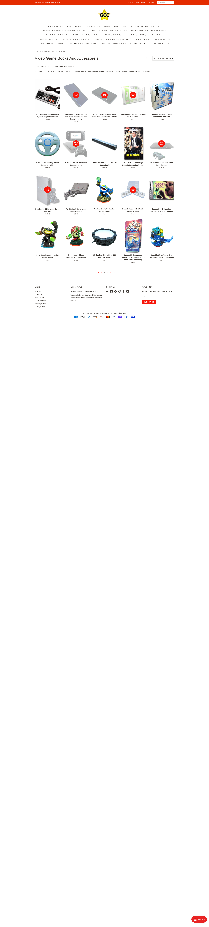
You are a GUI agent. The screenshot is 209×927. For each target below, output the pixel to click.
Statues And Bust (113, 35)
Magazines (93, 26)
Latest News (76, 287)
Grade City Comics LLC (104, 313)
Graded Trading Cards (85, 35)
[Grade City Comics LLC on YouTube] (127, 292)
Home (37, 52)
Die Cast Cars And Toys (118, 39)
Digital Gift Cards (140, 43)
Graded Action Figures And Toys (108, 30)
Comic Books (74, 26)
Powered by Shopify (120, 313)
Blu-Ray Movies (162, 39)
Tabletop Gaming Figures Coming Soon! (84, 291)
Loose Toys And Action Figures (148, 30)
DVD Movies (47, 43)
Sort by (148, 58)
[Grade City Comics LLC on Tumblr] (123, 292)
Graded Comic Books (115, 26)
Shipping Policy (40, 303)
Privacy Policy (40, 307)
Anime (61, 43)
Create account (140, 2)
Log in (129, 2)
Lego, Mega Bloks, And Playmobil (144, 35)
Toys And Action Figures (144, 26)
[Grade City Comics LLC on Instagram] (119, 292)
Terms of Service (40, 300)
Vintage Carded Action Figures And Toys (64, 30)
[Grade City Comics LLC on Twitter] (107, 292)
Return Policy (161, 43)
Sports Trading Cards (75, 39)
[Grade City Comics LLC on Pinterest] (115, 292)
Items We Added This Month (82, 43)
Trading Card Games (56, 35)
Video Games (55, 26)
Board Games (143, 39)
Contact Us (38, 294)
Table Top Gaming (48, 39)
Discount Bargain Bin (113, 43)
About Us (38, 291)
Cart (152, 2)
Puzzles (98, 39)
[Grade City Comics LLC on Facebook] (111, 292)
